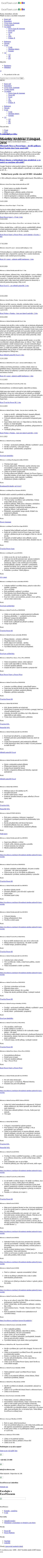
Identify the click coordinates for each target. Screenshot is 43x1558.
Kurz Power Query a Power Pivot (11, 674)
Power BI (7, 1531)
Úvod (6, 130)
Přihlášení (7, 67)
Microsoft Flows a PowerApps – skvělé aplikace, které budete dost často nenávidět (20, 147)
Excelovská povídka (8, 134)
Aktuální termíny (9, 1521)
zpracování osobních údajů (14, 1546)
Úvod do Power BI (6, 631)
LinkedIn (7, 1543)
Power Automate (5, 522)
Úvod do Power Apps (7, 549)
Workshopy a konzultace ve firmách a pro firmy (20, 1523)
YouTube (7, 1541)
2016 (6, 132)
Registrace (7, 65)
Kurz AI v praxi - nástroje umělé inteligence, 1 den (16, 376)
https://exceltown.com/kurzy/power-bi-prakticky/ (16, 1320)
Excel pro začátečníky (7, 606)
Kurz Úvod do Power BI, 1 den (10, 402)
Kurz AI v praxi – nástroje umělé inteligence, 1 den (17, 259)
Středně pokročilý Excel (8, 752)
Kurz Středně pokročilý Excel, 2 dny (12, 355)
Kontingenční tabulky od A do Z (10, 486)
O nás (6, 1513)
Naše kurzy (4, 834)
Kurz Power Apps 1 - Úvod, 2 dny (11, 217)
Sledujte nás (4, 1487)
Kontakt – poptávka (10, 1511)
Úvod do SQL (4, 724)
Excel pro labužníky (6, 456)
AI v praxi (3, 577)
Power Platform (9, 1533)
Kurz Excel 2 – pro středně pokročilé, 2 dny (14, 286)
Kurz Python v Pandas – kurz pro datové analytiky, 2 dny (19, 313)
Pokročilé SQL (5, 727)
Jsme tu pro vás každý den (8, 1451)
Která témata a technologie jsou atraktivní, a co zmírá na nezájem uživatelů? (20, 161)
